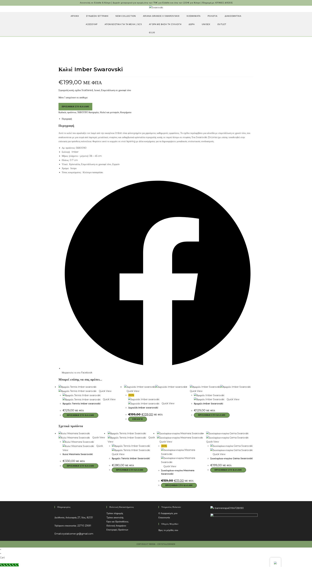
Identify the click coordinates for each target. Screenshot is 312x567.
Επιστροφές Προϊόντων (117, 529)
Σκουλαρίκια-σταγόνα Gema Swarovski (231, 458)
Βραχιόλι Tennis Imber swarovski (81, 403)
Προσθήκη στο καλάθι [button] (80, 415)
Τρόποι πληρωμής (114, 513)
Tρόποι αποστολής (115, 517)
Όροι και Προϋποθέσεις (117, 521)
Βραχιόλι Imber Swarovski (208, 403)
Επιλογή (137, 419)
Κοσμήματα (125, 112)
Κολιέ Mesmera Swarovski (78, 454)
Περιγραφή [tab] (67, 118)
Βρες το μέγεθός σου (168, 530)
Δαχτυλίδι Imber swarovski (143, 407)
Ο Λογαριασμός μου (167, 513)
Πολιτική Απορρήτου (116, 525)
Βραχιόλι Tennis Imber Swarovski (131, 458)
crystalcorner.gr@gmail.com (77, 533)
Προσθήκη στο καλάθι (75, 106)
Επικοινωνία (164, 517)
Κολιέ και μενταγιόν (109, 112)
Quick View (104, 391)
